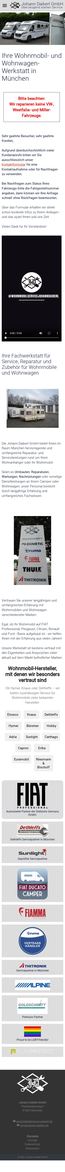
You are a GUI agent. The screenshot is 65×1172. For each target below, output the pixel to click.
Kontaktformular (13, 164)
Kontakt (32, 1140)
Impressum (32, 1148)
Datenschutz (32, 1144)
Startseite (32, 1136)
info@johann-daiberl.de (34, 1125)
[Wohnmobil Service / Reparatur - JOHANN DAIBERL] (15, 5)
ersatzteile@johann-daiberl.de (34, 1121)
